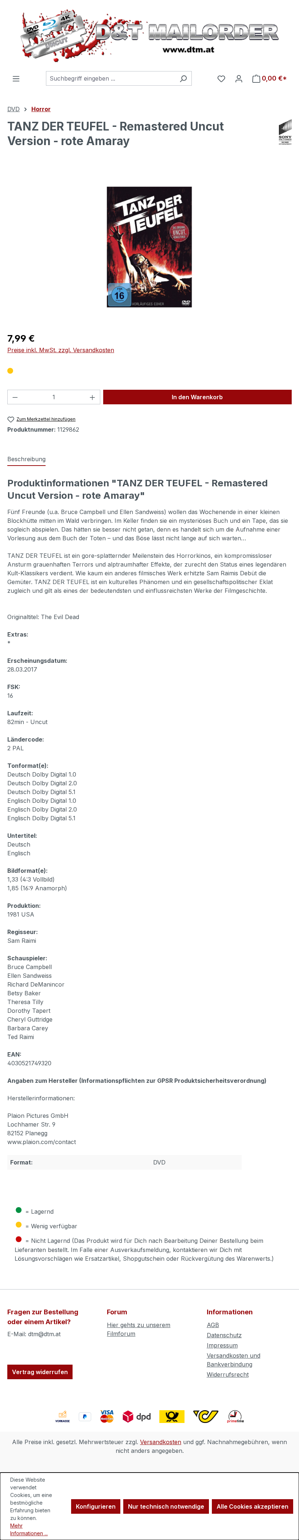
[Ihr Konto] (239, 78)
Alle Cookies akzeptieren (252, 1506)
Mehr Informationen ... (29, 1529)
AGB (213, 1325)
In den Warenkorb (197, 397)
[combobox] (110, 78)
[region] (149, 247)
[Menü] (16, 78)
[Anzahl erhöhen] (92, 397)
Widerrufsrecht (228, 1374)
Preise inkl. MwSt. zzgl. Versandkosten (60, 350)
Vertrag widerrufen (40, 1372)
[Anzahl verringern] (15, 397)
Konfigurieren (96, 1506)
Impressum (222, 1345)
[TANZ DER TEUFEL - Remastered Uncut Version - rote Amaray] (149, 247)
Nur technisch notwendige (166, 1506)
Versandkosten (160, 1442)
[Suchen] (183, 78)
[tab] (26, 459)
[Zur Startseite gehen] (149, 35)
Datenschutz (224, 1335)
